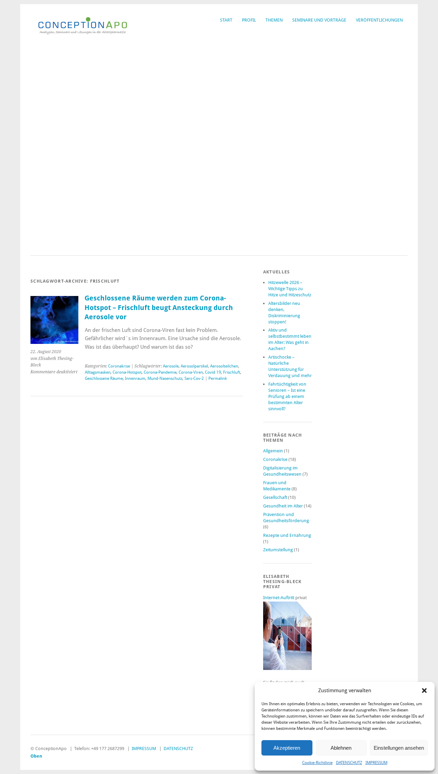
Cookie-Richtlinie (317, 762)
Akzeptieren (286, 748)
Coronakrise (119, 366)
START (226, 20)
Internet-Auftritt (279, 597)
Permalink (217, 378)
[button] (424, 690)
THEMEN (274, 20)
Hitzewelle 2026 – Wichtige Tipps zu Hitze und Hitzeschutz (289, 288)
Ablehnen (341, 748)
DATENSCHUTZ (349, 762)
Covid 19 (213, 372)
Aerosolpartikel (194, 366)
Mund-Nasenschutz (164, 378)
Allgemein (273, 450)
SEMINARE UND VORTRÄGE (319, 20)
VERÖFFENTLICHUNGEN (379, 20)
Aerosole (171, 366)
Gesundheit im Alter (283, 505)
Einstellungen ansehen (399, 748)
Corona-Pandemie (160, 372)
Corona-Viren (191, 372)
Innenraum (135, 378)
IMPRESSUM (376, 762)
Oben (36, 756)
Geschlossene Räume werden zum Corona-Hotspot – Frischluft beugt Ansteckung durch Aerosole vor (159, 307)
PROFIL (249, 20)
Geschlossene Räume (104, 378)
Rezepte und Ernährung (287, 535)
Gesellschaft (275, 497)
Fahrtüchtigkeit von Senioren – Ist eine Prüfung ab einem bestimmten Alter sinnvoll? (287, 396)
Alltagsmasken (98, 372)
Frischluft (231, 372)
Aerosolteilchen (224, 366)
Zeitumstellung (278, 549)
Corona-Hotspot (127, 372)
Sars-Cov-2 (194, 378)
